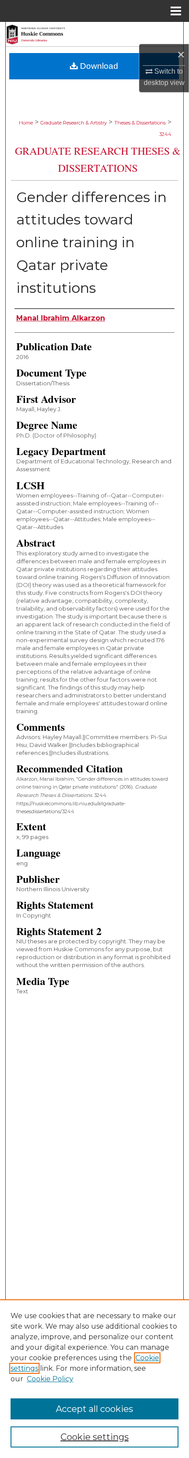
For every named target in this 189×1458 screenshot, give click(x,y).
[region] (94, 1378)
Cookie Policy (50, 1379)
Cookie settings (95, 1437)
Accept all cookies (94, 1409)
